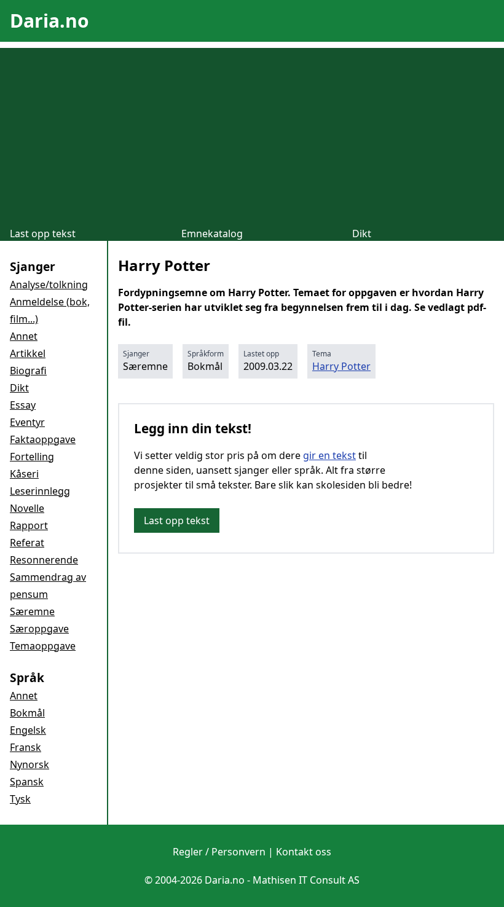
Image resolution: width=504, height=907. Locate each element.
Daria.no (49, 20)
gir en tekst (329, 455)
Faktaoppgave (43, 439)
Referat (27, 542)
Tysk (20, 799)
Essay (23, 405)
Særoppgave (39, 628)
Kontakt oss (303, 851)
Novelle (27, 508)
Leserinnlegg (40, 491)
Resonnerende (44, 560)
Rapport (29, 525)
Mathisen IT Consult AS (306, 880)
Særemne (32, 611)
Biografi (28, 370)
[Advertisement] (252, 134)
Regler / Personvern (219, 851)
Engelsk (28, 730)
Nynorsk (29, 764)
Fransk (25, 747)
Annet (23, 336)
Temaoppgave (43, 646)
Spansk (27, 781)
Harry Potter (341, 366)
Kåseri (24, 474)
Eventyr (27, 422)
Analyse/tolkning (49, 284)
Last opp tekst (43, 233)
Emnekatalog (212, 233)
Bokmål (27, 713)
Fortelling (32, 456)
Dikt (361, 233)
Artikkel (27, 353)
